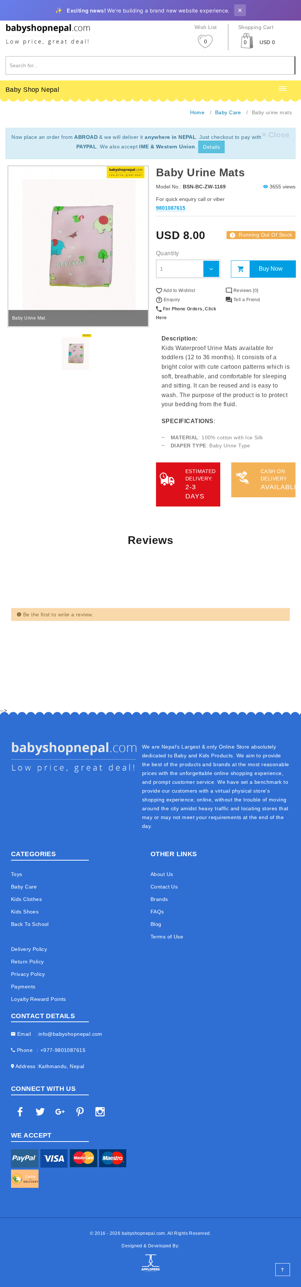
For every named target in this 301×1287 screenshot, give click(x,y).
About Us (161, 874)
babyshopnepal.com (143, 1233)
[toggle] (282, 88)
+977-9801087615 (63, 1050)
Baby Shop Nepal (32, 89)
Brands (159, 899)
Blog (156, 924)
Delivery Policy (29, 949)
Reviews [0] (245, 290)
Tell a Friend (246, 299)
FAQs (157, 912)
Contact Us (164, 887)
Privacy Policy (28, 974)
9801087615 (170, 208)
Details (211, 147)
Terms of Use (166, 937)
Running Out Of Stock (262, 235)
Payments (23, 986)
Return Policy (27, 962)
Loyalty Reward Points (38, 999)
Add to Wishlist (178, 290)
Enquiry (171, 299)
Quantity (167, 253)
